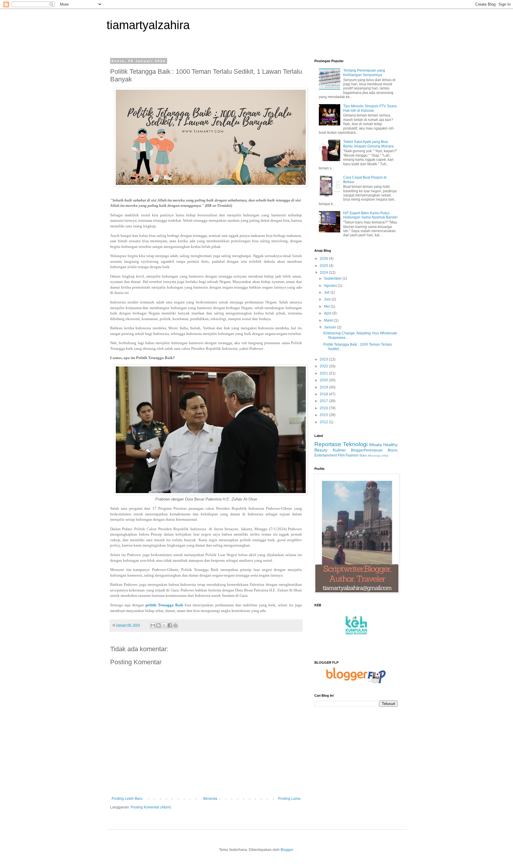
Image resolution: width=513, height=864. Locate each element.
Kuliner (339, 450)
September (333, 278)
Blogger (287, 850)
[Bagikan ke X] (164, 625)
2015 (324, 415)
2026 (324, 258)
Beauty (320, 450)
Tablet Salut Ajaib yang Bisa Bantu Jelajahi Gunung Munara (368, 144)
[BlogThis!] (159, 625)
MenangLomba (378, 455)
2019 (324, 387)
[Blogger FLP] (356, 682)
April (328, 313)
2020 (324, 380)
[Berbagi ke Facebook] (170, 625)
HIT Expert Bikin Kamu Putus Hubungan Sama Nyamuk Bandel (370, 215)
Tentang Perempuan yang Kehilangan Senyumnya (364, 72)
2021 (324, 373)
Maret (329, 320)
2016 (324, 408)
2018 (324, 394)
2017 (324, 401)
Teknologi (355, 444)
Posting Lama (289, 799)
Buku (363, 455)
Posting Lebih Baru (127, 799)
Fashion (352, 455)
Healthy (390, 444)
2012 (324, 422)
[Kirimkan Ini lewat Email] (153, 625)
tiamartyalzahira (148, 25)
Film (341, 455)
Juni (328, 299)
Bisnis (393, 450)
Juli (327, 292)
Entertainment (325, 455)
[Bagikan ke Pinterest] (175, 625)
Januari (330, 327)
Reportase (327, 444)
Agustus (331, 286)
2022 (324, 366)
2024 (324, 272)
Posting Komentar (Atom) (151, 807)
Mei (327, 306)
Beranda (210, 799)
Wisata (375, 444)
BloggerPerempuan (367, 450)
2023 (324, 359)
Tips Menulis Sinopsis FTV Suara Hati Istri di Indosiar (370, 108)
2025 (324, 266)
